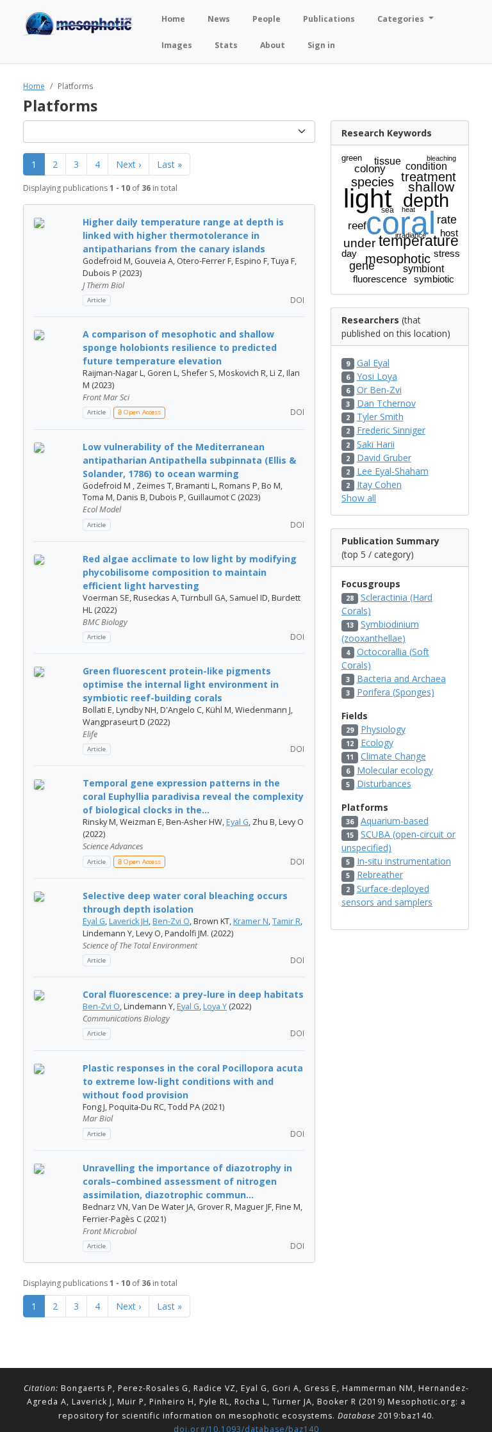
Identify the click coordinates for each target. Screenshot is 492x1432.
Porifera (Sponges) (395, 692)
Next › (128, 164)
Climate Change (393, 756)
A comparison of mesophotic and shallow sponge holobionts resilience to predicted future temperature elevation (180, 347)
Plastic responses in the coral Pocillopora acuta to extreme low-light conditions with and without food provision (193, 1081)
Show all (358, 498)
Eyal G (237, 822)
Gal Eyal (373, 363)
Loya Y (215, 1006)
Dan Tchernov (386, 403)
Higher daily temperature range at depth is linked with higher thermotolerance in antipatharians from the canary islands (183, 235)
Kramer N (250, 921)
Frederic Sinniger (391, 430)
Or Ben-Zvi (379, 390)
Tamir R (286, 921)
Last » (169, 164)
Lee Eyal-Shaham (393, 471)
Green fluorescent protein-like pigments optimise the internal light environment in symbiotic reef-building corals (181, 684)
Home (34, 86)
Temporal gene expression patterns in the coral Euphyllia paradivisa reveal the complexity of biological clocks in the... (193, 796)
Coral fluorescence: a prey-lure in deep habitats (193, 994)
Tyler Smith (380, 417)
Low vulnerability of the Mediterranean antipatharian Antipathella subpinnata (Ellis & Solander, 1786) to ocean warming (189, 460)
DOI (296, 300)
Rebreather (380, 874)
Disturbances (384, 783)
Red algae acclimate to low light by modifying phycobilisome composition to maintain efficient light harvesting (190, 572)
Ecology (377, 742)
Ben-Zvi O (171, 921)
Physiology (383, 729)
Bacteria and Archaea (401, 678)
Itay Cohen (379, 484)
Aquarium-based (395, 821)
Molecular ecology (395, 770)
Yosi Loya (377, 376)
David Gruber (384, 458)
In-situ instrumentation (404, 861)
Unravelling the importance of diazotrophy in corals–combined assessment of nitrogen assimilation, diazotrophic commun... (187, 1181)
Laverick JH (129, 921)
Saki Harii (376, 444)
